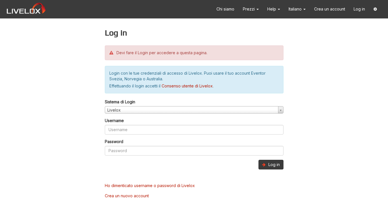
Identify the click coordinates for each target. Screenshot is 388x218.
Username (114, 120)
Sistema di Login (120, 101)
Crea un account (329, 9)
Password (114, 141)
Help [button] (272, 9)
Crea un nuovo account (127, 195)
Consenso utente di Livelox (187, 85)
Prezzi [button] (249, 9)
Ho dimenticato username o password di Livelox (150, 185)
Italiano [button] (296, 9)
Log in (359, 9)
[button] (375, 9)
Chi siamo (225, 9)
